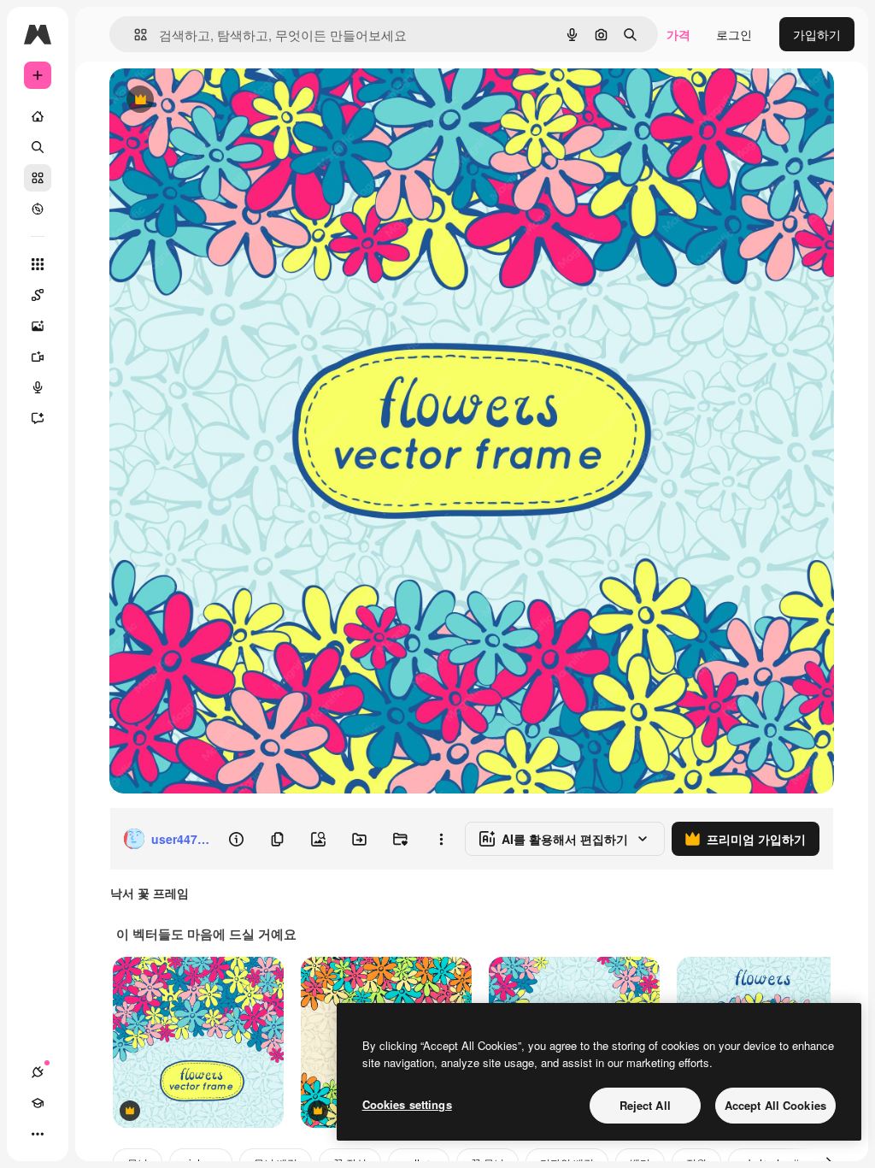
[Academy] (37, 1103)
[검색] (37, 147)
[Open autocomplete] (133, 34)
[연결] (37, 1072)
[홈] (37, 116)
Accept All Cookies (775, 1105)
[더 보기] (37, 1133)
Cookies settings (407, 1104)
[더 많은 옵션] (441, 839)
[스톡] (37, 178)
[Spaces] (37, 295)
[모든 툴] (37, 264)
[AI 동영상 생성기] (37, 356)
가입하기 (817, 34)
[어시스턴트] (37, 418)
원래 (207, 100)
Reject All (645, 1105)
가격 (678, 34)
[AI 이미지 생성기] (37, 325)
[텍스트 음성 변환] (37, 387)
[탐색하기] (37, 208)
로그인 (734, 34)
